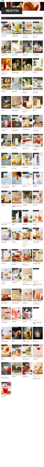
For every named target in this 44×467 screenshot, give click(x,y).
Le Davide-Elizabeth (25, 37)
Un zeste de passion (4, 341)
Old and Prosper (35, 341)
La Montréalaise (25, 303)
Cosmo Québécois (4, 242)
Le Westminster (14, 91)
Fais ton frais (35, 186)
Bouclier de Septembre (36, 263)
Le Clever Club (3, 36)
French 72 (34, 110)
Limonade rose (14, 321)
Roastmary (34, 37)
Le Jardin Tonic (24, 205)
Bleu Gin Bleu (14, 264)
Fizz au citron (14, 168)
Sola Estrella (24, 186)
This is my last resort (15, 303)
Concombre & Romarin (15, 72)
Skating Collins (14, 148)
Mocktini (2, 110)
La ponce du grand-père (26, 129)
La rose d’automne (4, 322)
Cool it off (3, 148)
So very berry (3, 130)
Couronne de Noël (25, 376)
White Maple (24, 111)
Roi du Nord (3, 205)
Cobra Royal (14, 376)
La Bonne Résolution (15, 36)
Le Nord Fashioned (25, 167)
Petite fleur (3, 283)
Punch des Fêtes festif (36, 378)
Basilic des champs (36, 130)
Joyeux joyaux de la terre (26, 284)
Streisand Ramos (35, 168)
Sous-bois (13, 224)
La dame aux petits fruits (5, 187)
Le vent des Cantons (15, 110)
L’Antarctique (3, 396)
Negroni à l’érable (4, 303)
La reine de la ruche (25, 341)
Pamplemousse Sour (15, 130)
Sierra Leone (24, 92)
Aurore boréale (24, 224)
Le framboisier (35, 149)
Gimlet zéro (35, 72)
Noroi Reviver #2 (4, 167)
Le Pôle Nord (3, 263)
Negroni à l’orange (25, 264)
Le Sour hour (24, 321)
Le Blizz (23, 72)
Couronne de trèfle (25, 148)
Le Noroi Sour (35, 205)
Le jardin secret (14, 282)
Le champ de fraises (36, 242)
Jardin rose (35, 224)
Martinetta (13, 186)
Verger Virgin (3, 91)
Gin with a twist (35, 92)
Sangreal (13, 341)
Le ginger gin (14, 242)
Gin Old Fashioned (4, 224)
